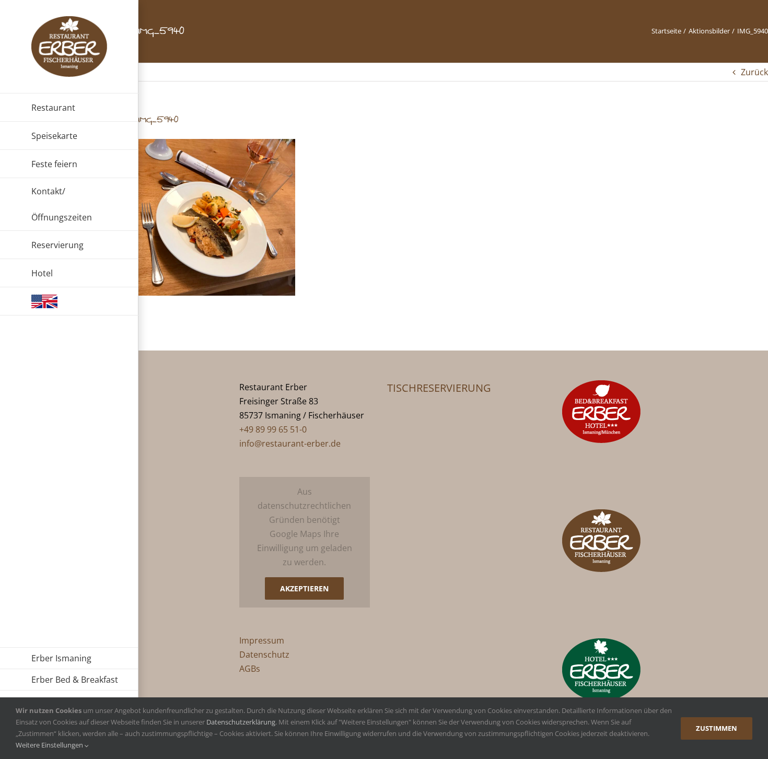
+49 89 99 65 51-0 (273, 429)
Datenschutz (264, 654)
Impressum (261, 640)
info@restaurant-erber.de (290, 443)
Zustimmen (716, 728)
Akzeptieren (304, 588)
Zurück (754, 72)
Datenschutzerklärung (240, 722)
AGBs (249, 668)
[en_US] (69, 301)
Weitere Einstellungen (50, 745)
